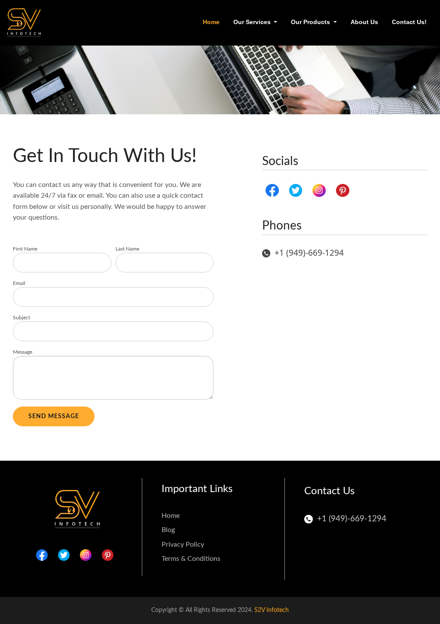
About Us (364, 21)
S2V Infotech (271, 610)
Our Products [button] (311, 21)
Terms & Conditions (191, 558)
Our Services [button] (252, 21)
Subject (21, 317)
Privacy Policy (183, 544)
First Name (25, 248)
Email (19, 283)
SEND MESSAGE (53, 416)
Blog (168, 529)
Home (213, 21)
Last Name (127, 248)
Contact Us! (409, 21)
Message (22, 352)
